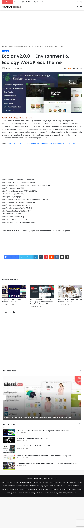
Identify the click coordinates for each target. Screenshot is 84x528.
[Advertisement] (42, 28)
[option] (42, 398)
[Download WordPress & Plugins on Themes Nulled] (12, 7)
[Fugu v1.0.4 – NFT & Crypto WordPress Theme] (14, 291)
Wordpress (12, 46)
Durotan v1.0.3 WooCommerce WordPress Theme (70, 301)
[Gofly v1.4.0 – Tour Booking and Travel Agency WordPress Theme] (9, 432)
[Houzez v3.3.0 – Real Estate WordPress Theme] (9, 449)
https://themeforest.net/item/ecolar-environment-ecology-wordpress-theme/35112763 (41, 143)
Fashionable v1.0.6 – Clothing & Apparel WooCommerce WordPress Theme (47, 463)
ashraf (8, 68)
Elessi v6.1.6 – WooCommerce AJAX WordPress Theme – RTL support (38, 417)
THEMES (20, 46)
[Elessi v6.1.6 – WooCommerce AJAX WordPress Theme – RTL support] (9, 458)
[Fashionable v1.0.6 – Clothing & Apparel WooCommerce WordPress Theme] (9, 466)
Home (5, 46)
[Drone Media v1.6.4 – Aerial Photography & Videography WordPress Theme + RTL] (42, 291)
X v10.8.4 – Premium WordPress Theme (32, 438)
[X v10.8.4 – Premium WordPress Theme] (9, 440)
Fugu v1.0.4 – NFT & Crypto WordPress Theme (12, 301)
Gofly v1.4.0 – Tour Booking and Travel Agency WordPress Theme (43, 430)
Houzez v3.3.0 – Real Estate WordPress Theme (30, 2)
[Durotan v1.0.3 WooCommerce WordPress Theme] (70, 291)
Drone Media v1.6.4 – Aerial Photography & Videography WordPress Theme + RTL (41, 302)
